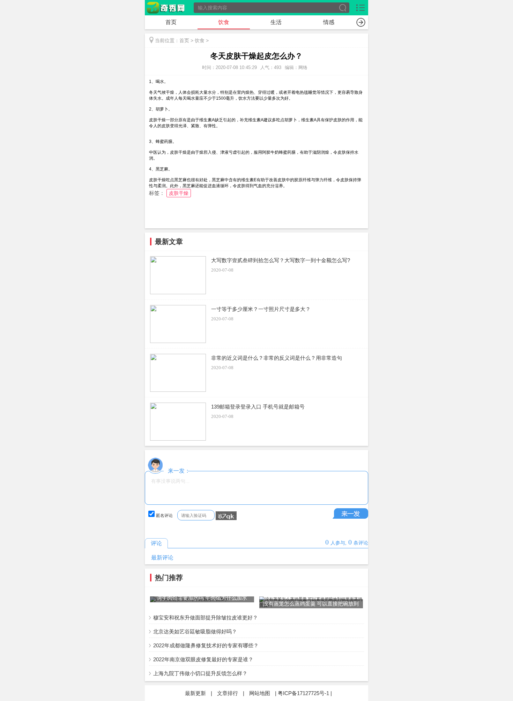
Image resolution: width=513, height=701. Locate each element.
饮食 (223, 22)
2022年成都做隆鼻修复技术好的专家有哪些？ (206, 645)
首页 (171, 22)
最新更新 (195, 693)
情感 (328, 22)
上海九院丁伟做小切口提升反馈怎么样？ (200, 673)
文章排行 (227, 693)
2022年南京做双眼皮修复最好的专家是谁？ (203, 659)
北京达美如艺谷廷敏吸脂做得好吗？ (195, 631)
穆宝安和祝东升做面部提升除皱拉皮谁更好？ (205, 617)
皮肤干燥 (178, 193)
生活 (276, 22)
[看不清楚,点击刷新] (226, 515)
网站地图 (259, 693)
